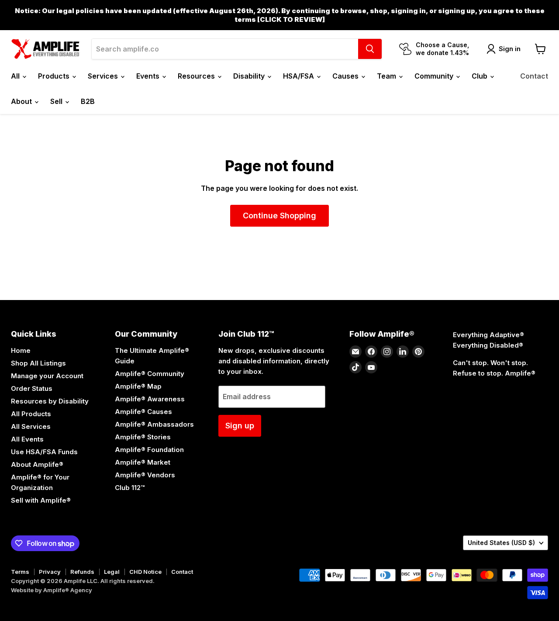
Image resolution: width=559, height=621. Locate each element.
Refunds (82, 571)
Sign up (239, 425)
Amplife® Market (142, 462)
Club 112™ (130, 487)
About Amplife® (37, 464)
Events (148, 76)
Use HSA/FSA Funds (44, 452)
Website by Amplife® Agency (51, 589)
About (22, 101)
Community (434, 76)
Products (54, 76)
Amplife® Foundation (149, 449)
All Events (27, 439)
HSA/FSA (299, 76)
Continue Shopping (279, 215)
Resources (197, 76)
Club (480, 76)
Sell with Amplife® (41, 500)
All (16, 76)
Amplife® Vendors (145, 475)
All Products (31, 414)
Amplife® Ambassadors (154, 424)
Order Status (31, 388)
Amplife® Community (149, 373)
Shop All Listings (38, 363)
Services (104, 76)
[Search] (370, 49)
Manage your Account (47, 376)
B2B (88, 101)
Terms (20, 571)
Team (387, 76)
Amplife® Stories (143, 437)
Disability (249, 76)
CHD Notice (145, 571)
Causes (346, 76)
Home (21, 350)
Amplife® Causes (143, 411)
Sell (57, 101)
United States (501, 542)
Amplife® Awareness (150, 399)
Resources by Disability (50, 401)
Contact (534, 76)
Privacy (50, 571)
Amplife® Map (138, 386)
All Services (31, 426)
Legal (112, 571)
